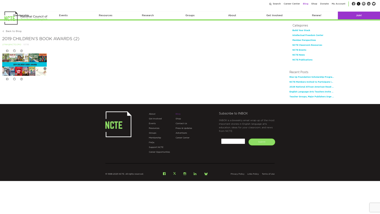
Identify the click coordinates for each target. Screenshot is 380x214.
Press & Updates (184, 128)
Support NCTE (156, 147)
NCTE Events (299, 50)
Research (148, 15)
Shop (314, 4)
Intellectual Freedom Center (307, 35)
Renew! (316, 15)
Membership (155, 138)
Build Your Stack (301, 30)
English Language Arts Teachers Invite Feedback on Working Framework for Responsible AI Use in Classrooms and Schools (311, 92)
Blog (305, 4)
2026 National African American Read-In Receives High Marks (311, 87)
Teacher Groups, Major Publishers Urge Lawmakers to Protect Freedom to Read (311, 97)
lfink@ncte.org (11, 45)
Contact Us (181, 123)
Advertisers (181, 133)
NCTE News (298, 55)
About (232, 15)
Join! (359, 15)
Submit (261, 142)
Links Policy (253, 174)
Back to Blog (13, 31)
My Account (338, 4)
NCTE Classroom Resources (307, 45)
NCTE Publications (302, 60)
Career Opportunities (159, 152)
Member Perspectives (304, 40)
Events (63, 15)
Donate (324, 4)
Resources (105, 15)
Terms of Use (268, 174)
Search (277, 4)
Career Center (292, 4)
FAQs (151, 142)
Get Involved (274, 15)
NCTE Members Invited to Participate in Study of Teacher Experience (311, 82)
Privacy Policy (237, 174)
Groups (190, 15)
